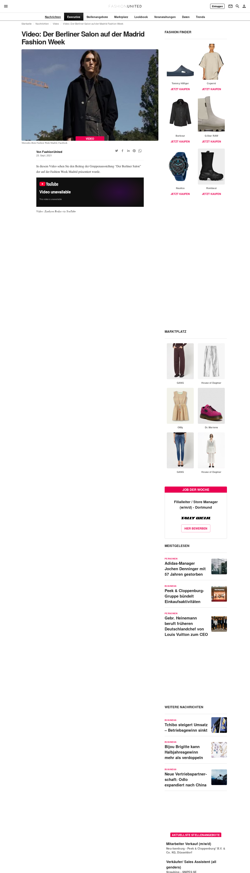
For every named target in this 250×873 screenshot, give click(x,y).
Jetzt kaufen (180, 89)
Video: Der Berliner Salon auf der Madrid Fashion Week (93, 23)
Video (56, 23)
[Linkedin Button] (128, 151)
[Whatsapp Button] (140, 151)
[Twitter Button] (117, 151)
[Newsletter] (230, 6)
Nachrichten (42, 23)
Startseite (26, 23)
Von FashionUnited (49, 152)
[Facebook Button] (122, 151)
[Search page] (237, 6)
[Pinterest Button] (134, 151)
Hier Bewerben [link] (195, 528)
